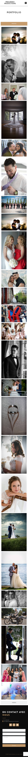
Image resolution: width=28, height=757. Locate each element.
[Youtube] (17, 725)
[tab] (14, 24)
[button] (26, 3)
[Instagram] (14, 725)
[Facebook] (10, 725)
